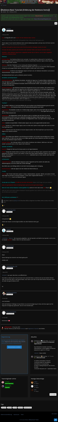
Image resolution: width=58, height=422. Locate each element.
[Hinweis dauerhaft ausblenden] (55, 16)
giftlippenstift (16, 200)
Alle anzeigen (53, 394)
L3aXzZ (4, 12)
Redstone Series (27, 407)
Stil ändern (54, 413)
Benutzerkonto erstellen (14, 347)
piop (35, 389)
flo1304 (36, 385)
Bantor (11, 238)
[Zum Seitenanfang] (55, 420)
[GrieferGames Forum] (23, 1)
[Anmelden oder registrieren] (52, 2)
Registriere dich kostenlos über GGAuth (15, 341)
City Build (4, 407)
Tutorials (23, 328)
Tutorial (14, 407)
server (37, 353)
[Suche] (48, 1)
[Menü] (56, 1)
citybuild (9, 407)
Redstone (20, 407)
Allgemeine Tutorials (33, 328)
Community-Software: (29, 419)
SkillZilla (5, 238)
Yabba (35, 382)
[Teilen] (56, 23)
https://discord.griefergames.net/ (42, 19)
